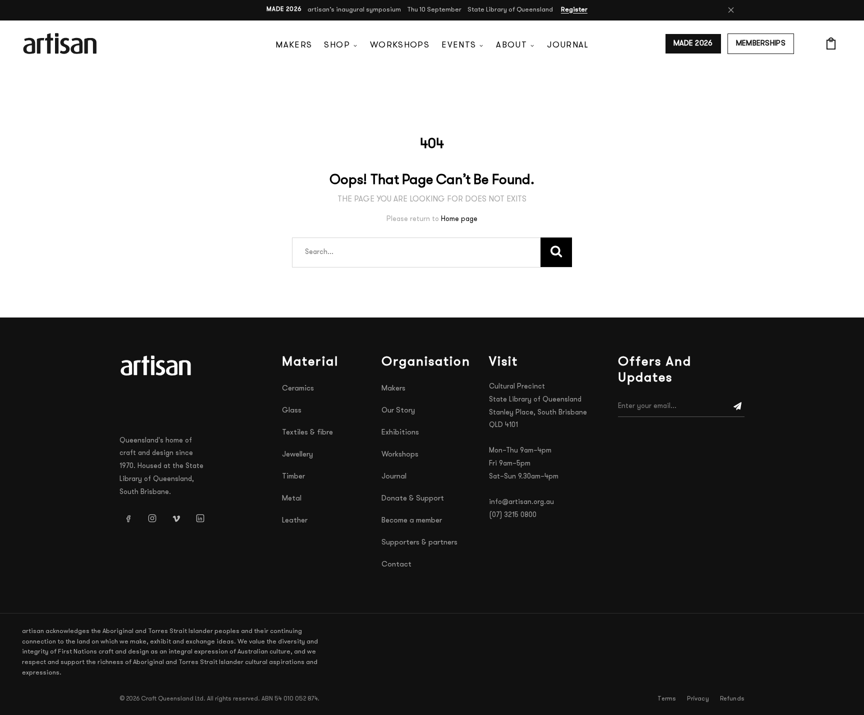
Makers (294, 45)
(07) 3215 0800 (512, 515)
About (511, 45)
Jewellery (297, 454)
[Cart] (831, 43)
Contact (397, 564)
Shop (337, 45)
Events (459, 45)
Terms (667, 699)
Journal (567, 45)
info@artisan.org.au (521, 502)
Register (574, 9)
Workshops (400, 45)
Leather (295, 520)
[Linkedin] (200, 518)
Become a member (412, 520)
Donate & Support (413, 498)
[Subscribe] (737, 407)
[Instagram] (152, 518)
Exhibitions (400, 432)
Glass (292, 410)
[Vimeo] (176, 518)
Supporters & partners (420, 542)
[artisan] (157, 365)
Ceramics (298, 388)
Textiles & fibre (307, 432)
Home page (459, 219)
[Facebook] (128, 518)
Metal (292, 498)
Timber (293, 476)
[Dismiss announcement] (731, 10)
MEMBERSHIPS (761, 44)
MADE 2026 (693, 44)
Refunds (732, 699)
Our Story (398, 410)
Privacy (697, 699)
